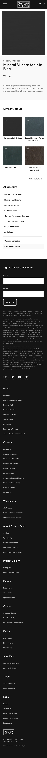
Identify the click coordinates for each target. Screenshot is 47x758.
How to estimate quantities (13, 513)
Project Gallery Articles (11, 572)
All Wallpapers (8, 508)
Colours (7, 442)
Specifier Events (9, 597)
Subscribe (10, 302)
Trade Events (7, 593)
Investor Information (10, 543)
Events (7, 581)
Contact (7, 606)
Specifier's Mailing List (11, 663)
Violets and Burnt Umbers (14, 221)
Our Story (6, 533)
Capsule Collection (12, 241)
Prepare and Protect (10, 429)
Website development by (14, 745)
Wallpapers (9, 500)
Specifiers (9, 656)
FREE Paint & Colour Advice (12, 552)
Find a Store (7, 638)
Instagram (7, 568)
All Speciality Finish (35, 179)
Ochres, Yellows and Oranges (16, 216)
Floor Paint (7, 424)
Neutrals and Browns (13, 200)
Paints (6, 388)
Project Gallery (11, 560)
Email (5, 288)
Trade (6, 676)
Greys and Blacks (11, 226)
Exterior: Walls (8, 405)
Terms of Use (7, 709)
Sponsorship (7, 538)
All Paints (6, 395)
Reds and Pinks (10, 210)
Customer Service (9, 613)
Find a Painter (8, 643)
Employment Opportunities (13, 623)
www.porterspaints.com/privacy (12, 349)
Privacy (6, 704)
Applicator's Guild (9, 688)
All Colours (8, 232)
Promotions (7, 723)
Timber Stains (8, 419)
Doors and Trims (9, 410)
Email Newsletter (9, 618)
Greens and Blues (11, 205)
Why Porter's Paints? (10, 547)
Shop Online (7, 648)
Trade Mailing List (9, 683)
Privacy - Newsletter (10, 718)
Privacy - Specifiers (10, 713)
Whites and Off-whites (13, 194)
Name (5, 275)
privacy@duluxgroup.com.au (11, 369)
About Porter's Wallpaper (12, 517)
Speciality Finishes (13, 61)
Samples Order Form (10, 668)
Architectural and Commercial (14, 434)
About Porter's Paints (14, 526)
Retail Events (7, 588)
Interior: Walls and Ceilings (12, 400)
